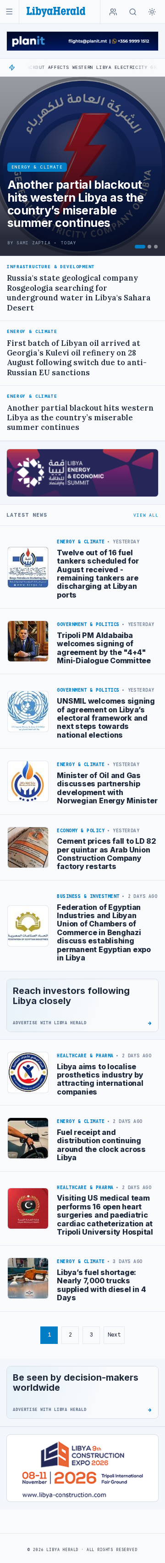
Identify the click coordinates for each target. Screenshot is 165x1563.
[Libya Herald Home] (56, 11)
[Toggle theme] (152, 12)
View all (145, 515)
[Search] (133, 12)
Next (114, 1334)
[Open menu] (9, 11)
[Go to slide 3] (156, 246)
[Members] (113, 12)
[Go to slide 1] (140, 246)
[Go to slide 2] (149, 246)
